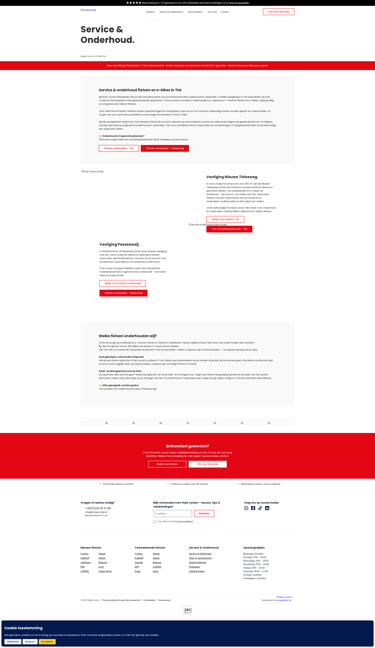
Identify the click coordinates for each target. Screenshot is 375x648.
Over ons (212, 12)
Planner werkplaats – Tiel (118, 148)
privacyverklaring (185, 521)
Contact (225, 12)
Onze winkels (195, 12)
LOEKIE (85, 571)
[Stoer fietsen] (201, 425)
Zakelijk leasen (197, 571)
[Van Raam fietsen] (255, 425)
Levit (101, 567)
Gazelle (139, 562)
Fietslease (194, 567)
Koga (137, 571)
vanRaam (86, 562)
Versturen (204, 513)
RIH (83, 567)
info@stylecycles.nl (96, 512)
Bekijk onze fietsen (167, 464)
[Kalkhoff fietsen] (147, 425)
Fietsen (150, 12)
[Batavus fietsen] (92, 425)
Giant (155, 571)
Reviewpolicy (164, 600)
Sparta (102, 553)
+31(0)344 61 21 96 (98, 508)
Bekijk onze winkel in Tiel (225, 219)
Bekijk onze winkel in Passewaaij (123, 283)
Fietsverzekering (197, 562)
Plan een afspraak (278, 11)
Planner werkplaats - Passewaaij (123, 293)
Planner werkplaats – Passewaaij (165, 148)
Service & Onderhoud (171, 12)
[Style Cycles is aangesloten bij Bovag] (285, 599)
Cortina (84, 553)
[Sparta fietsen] (174, 425)
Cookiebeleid (149, 600)
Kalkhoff (85, 558)
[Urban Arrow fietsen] (228, 425)
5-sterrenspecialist (238, 3)
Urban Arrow (105, 571)
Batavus (103, 562)
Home (83, 56)
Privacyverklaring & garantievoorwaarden (121, 600)
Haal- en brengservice (200, 558)
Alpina (102, 558)
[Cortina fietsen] (119, 425)
